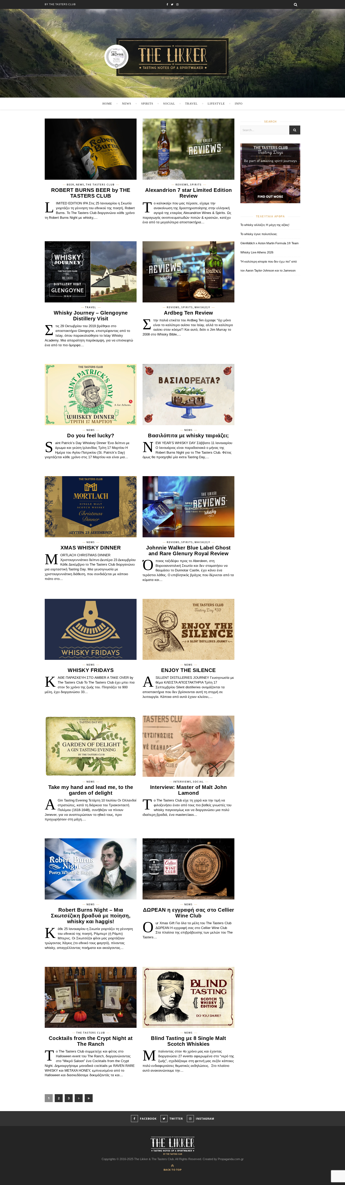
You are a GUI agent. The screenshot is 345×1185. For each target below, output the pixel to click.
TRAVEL (191, 103)
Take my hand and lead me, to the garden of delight (90, 790)
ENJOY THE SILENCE (188, 670)
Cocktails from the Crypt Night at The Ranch (91, 1041)
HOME (107, 103)
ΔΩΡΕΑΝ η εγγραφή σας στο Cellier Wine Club (188, 913)
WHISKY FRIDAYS (91, 670)
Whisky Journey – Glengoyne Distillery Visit (91, 316)
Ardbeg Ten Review (188, 313)
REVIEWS (181, 184)
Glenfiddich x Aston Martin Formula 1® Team (269, 243)
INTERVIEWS (182, 782)
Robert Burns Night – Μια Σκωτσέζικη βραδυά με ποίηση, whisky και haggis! (90, 915)
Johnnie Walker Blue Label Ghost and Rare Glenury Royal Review (188, 550)
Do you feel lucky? (90, 435)
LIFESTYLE (216, 103)
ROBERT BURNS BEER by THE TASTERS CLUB (90, 193)
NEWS (126, 103)
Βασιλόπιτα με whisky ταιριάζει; (188, 435)
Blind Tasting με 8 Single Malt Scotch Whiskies (188, 1041)
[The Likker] (172, 58)
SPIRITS (147, 103)
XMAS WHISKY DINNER (90, 548)
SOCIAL (169, 103)
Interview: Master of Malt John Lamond (188, 790)
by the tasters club (60, 4)
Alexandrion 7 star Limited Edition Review (188, 193)
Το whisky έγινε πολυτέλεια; (258, 234)
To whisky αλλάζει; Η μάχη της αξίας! (264, 225)
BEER (70, 184)
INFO (239, 103)
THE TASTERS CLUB (100, 184)
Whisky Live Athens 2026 (256, 252)
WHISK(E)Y (202, 307)
